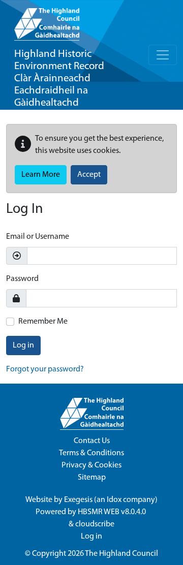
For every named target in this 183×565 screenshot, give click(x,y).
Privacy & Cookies (91, 465)
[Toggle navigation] (162, 55)
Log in (23, 345)
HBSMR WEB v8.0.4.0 (112, 512)
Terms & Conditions (91, 453)
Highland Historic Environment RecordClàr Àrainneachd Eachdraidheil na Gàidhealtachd (59, 78)
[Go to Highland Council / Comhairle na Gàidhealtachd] (46, 20)
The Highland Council (121, 554)
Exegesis (78, 500)
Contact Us (92, 441)
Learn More (40, 175)
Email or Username (37, 237)
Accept (89, 175)
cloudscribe (94, 524)
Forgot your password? (45, 369)
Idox (114, 500)
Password (22, 279)
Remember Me (43, 322)
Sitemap (92, 478)
